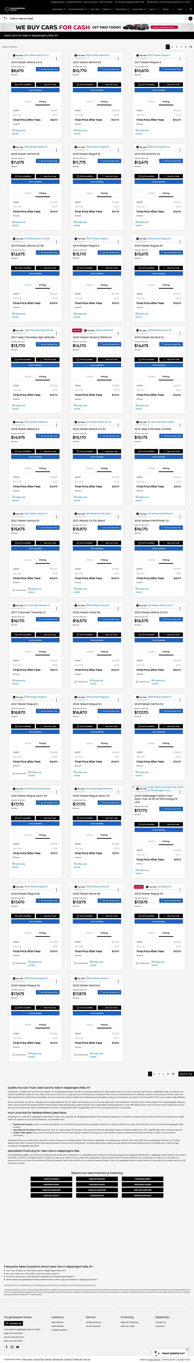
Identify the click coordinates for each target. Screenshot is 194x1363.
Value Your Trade (50, 85)
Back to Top (186, 1073)
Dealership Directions (142, 1195)
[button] (18, 55)
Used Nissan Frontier (142, 1184)
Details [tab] (28, 101)
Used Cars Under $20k (51, 1190)
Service (90, 1317)
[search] (191, 9)
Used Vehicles (57, 1326)
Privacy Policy (27, 1359)
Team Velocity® (154, 1360)
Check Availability (35, 90)
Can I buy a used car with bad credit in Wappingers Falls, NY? (36, 1270)
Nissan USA (78, 1359)
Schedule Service (97, 1195)
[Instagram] (12, 1347)
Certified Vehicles (59, 1330)
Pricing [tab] (42, 101)
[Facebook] (6, 1347)
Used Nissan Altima (142, 1179)
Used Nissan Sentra (97, 1184)
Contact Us (15, 1323)
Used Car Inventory (51, 1179)
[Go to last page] (191, 46)
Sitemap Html (57, 1359)
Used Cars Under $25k (143, 1190)
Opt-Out (87, 1359)
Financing (127, 1317)
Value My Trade (127, 1326)
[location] (116, 2)
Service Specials (93, 1326)
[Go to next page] (185, 46)
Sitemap (48, 1359)
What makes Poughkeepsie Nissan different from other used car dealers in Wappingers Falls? (51, 1279)
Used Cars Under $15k (97, 1190)
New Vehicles (57, 1322)
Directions (160, 1326)
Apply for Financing (97, 1179)
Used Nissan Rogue (51, 1184)
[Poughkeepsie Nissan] (15, 9)
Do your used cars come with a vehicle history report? (32, 1273)
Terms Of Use (38, 1359)
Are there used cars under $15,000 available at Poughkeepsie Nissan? (40, 1276)
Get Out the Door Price (49, 69)
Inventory (57, 1317)
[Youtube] (17, 1347)
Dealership (162, 1317)
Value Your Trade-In (51, 1195)
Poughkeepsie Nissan (12, 1359)
